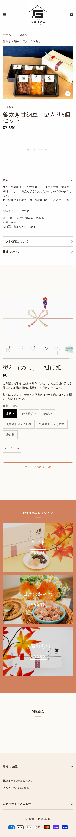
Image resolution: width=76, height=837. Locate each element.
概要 (5, 180)
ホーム (7, 34)
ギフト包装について (15, 241)
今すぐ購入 (38, 164)
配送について (11, 251)
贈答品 (23, 34)
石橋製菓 (8, 107)
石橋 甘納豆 (35, 818)
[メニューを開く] (8, 15)
